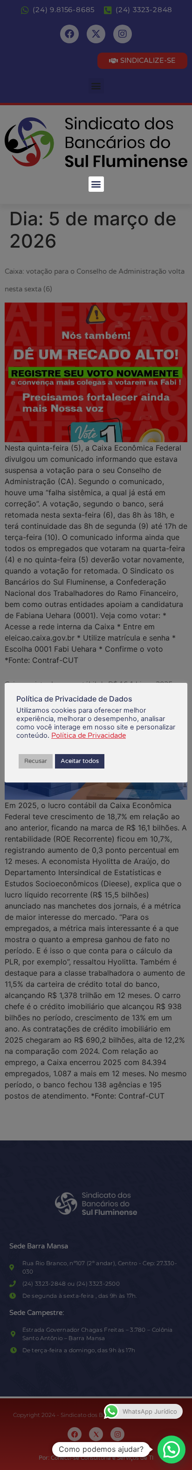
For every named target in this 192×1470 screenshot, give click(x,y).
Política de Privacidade (88, 735)
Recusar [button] (35, 761)
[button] (96, 184)
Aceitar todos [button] (80, 761)
